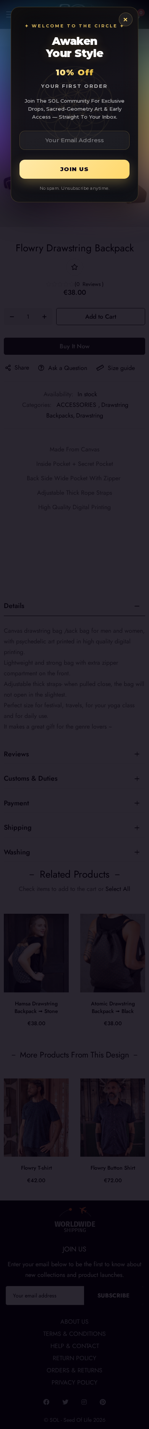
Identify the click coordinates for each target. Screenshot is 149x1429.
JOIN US (74, 169)
